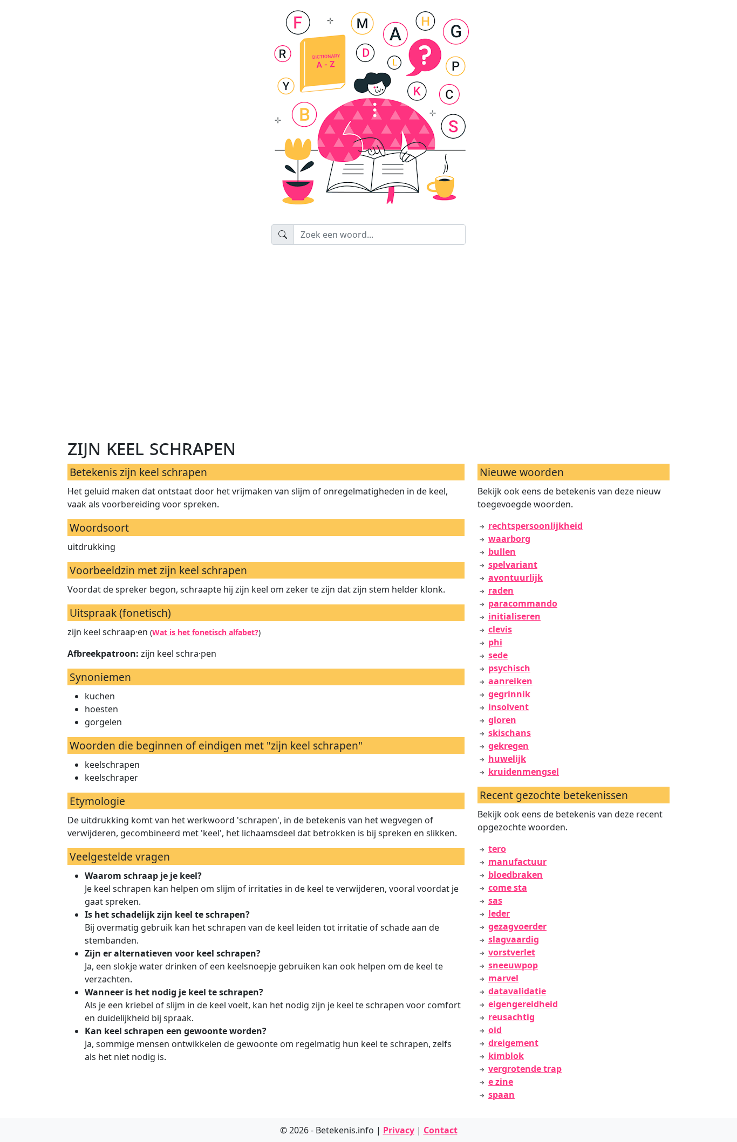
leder (499, 913)
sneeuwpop (513, 965)
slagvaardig (513, 939)
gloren (502, 720)
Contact (441, 1130)
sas (495, 900)
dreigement (513, 1043)
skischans (509, 733)
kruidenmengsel (523, 772)
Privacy (398, 1130)
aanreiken (510, 681)
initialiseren (514, 616)
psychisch (509, 668)
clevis (500, 629)
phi (495, 642)
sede (498, 655)
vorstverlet (511, 952)
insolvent (508, 707)
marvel (503, 978)
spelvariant (512, 564)
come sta (507, 887)
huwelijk (507, 759)
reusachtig (511, 1017)
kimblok (506, 1056)
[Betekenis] (368, 112)
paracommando (522, 603)
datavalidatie (517, 991)
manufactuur (517, 862)
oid (495, 1030)
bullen (502, 552)
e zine (500, 1082)
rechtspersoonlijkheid (535, 526)
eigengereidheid (523, 1004)
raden (501, 590)
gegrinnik (509, 694)
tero (497, 849)
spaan (501, 1094)
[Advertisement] (391, 339)
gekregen (508, 746)
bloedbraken (515, 874)
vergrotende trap (525, 1069)
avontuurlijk (515, 577)
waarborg (509, 539)
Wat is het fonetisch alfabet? (205, 632)
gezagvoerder (517, 926)
